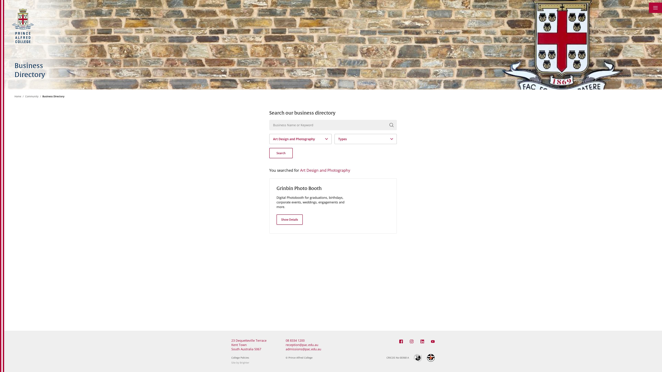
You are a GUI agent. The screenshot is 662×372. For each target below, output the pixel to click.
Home (17, 96)
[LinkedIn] (422, 341)
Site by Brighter (240, 362)
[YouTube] (433, 341)
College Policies (240, 357)
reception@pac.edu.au (302, 345)
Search (281, 153)
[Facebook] (401, 341)
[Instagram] (411, 341)
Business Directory (53, 96)
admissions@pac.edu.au (303, 349)
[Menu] (655, 8)
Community (31, 96)
